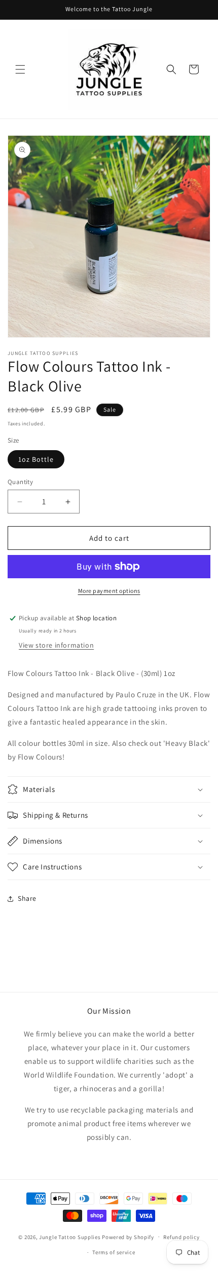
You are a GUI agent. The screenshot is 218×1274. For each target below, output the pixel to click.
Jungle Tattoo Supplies (69, 1236)
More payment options (109, 590)
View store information (56, 645)
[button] (20, 69)
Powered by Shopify (128, 1236)
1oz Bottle (36, 459)
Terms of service (113, 1252)
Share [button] (27, 898)
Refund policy (181, 1237)
